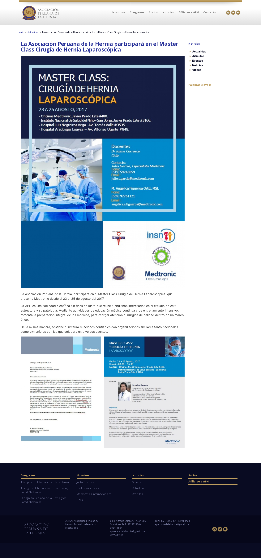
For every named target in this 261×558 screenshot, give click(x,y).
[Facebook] (228, 12)
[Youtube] (238, 12)
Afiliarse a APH (198, 481)
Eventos (197, 60)
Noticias (197, 65)
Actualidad (33, 32)
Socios (192, 475)
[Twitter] (233, 12)
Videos (196, 69)
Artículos (198, 56)
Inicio (21, 32)
